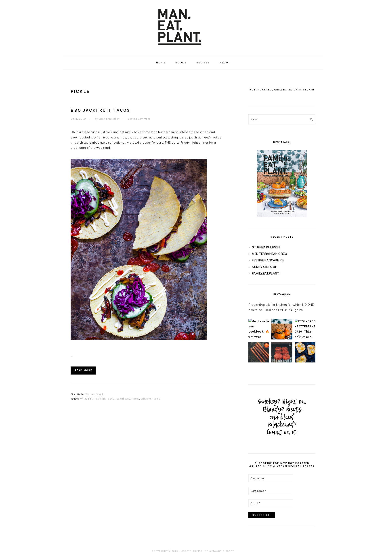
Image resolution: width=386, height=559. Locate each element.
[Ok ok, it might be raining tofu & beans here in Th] (258, 352)
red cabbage (123, 398)
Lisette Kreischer (195, 551)
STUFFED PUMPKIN (266, 247)
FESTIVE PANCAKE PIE (268, 260)
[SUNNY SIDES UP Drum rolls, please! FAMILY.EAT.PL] (305, 352)
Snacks (100, 394)
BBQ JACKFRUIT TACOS (100, 110)
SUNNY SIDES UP (264, 267)
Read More (83, 370)
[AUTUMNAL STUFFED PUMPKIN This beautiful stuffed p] (281, 329)
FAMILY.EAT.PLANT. (265, 273)
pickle (110, 398)
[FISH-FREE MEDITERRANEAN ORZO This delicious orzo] (305, 329)
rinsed (135, 398)
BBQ (91, 398)
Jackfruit (100, 398)
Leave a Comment (139, 118)
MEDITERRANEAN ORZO (269, 253)
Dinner (90, 394)
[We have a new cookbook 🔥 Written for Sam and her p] (258, 329)
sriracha (146, 398)
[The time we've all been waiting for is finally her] (281, 352)
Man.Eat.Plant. (193, 27)
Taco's (156, 398)
